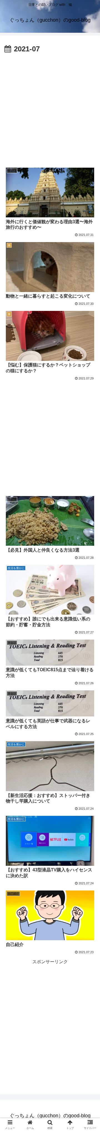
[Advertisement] (50, 108)
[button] (89, 711)
